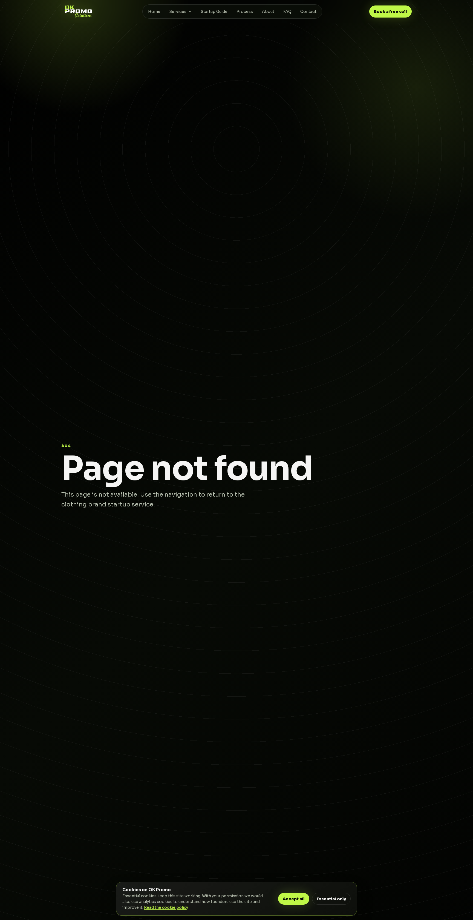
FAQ (287, 11)
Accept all (294, 898)
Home (154, 11)
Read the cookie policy (166, 907)
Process (244, 11)
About (268, 11)
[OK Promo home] (78, 11)
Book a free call (390, 11)
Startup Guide (214, 11)
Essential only (331, 898)
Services (177, 11)
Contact (308, 11)
